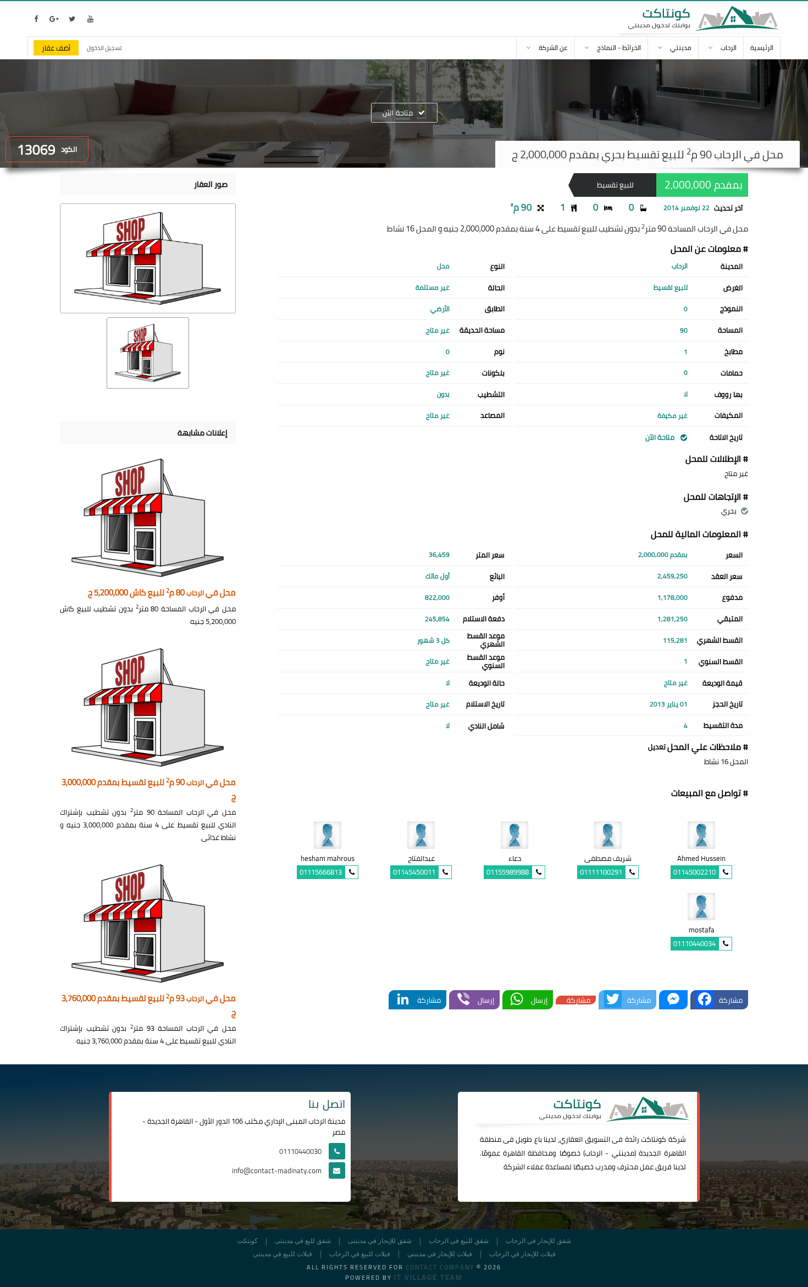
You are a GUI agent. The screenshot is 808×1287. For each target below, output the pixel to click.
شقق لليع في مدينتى (303, 1241)
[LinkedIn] (403, 999)
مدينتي (623, 1152)
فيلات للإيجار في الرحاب (522, 1254)
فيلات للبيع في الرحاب (359, 1254)
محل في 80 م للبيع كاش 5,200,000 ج (162, 592)
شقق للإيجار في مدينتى (380, 1241)
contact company (440, 1267)
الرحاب (593, 1152)
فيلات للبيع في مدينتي (282, 1254)
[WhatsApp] (516, 999)
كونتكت (247, 1241)
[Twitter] (613, 999)
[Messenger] (673, 999)
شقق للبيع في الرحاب (459, 1241)
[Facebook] (704, 999)
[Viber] (463, 999)
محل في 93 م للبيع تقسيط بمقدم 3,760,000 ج (149, 1005)
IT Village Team (428, 1277)
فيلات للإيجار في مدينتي (439, 1254)
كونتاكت (653, 1139)
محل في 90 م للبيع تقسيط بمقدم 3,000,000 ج (149, 789)
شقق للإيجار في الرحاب (538, 1241)
